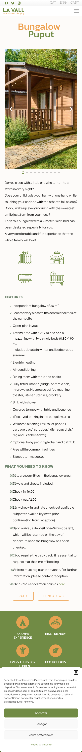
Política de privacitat (41, 744)
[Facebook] (6, 3)
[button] (76, 672)
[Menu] (76, 11)
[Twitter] (13, 3)
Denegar (41, 724)
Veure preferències (41, 735)
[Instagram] (19, 3)
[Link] (13, 11)
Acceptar (41, 713)
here (62, 584)
